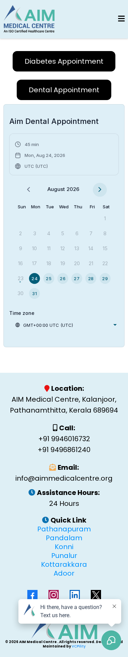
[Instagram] (53, 595)
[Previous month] (28, 190)
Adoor (64, 573)
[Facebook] (32, 595)
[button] (121, 19)
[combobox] (65, 325)
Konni (64, 546)
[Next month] (100, 190)
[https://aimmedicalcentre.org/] (29, 19)
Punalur (64, 555)
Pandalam (64, 538)
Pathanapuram (64, 529)
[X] (95, 595)
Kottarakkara (64, 564)
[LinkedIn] (74, 595)
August (56, 189)
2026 (73, 189)
